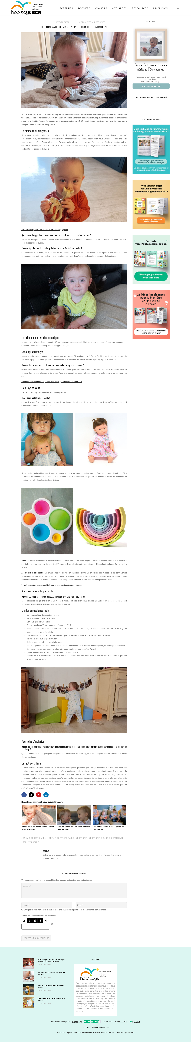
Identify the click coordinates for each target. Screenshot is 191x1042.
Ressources (140, 8)
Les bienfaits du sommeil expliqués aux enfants (51, 973)
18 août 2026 (44, 991)
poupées (35, 402)
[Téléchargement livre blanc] (151, 149)
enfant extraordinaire (61, 838)
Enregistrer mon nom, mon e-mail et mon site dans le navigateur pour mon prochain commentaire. (65, 910)
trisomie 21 (35, 842)
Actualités (119, 8)
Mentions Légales (64, 1032)
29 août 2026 (44, 965)
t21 (24, 842)
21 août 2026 (44, 978)
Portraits (66, 8)
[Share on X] (31, 794)
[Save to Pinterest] (38, 794)
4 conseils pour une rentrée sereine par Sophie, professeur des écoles (51, 960)
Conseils (101, 8)
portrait (82, 838)
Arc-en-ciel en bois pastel (32, 573)
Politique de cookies (105, 1032)
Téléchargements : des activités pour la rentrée (51, 999)
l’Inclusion (160, 8)
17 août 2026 (44, 1004)
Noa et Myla (26, 473)
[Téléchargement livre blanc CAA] (151, 204)
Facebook (136, 106)
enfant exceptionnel (34, 838)
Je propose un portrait (151, 86)
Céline (46, 851)
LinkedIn (154, 106)
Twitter (166, 106)
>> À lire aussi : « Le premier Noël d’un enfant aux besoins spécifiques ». (52, 585)
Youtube (160, 106)
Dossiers (84, 8)
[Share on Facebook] (24, 794)
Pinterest (148, 106)
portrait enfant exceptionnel (106, 838)
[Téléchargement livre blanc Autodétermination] (151, 259)
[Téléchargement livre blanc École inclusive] (151, 314)
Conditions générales (125, 1032)
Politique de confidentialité (85, 1032)
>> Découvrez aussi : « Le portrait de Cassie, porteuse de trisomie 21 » (51, 382)
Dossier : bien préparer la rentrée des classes (51, 986)
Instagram (142, 106)
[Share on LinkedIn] (46, 794)
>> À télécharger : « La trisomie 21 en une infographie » (44, 229)
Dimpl (23, 561)
